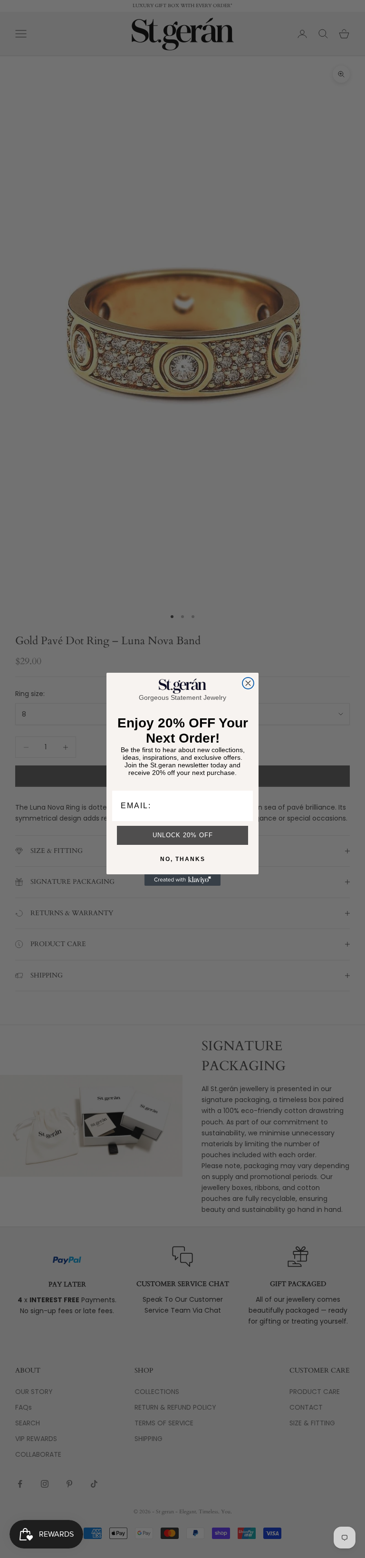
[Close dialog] (248, 683)
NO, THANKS (182, 859)
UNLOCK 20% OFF (183, 835)
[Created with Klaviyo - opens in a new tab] (182, 880)
